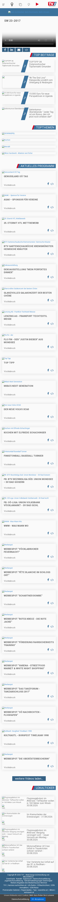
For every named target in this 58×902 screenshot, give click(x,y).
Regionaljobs (26, 890)
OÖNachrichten (43, 885)
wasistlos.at (43, 890)
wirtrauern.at (29, 892)
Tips (34, 890)
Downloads (10, 879)
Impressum (27, 879)
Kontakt (19, 879)
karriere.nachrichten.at (17, 885)
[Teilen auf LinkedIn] (11, 50)
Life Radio (31, 885)
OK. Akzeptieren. (38, 899)
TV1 (5, 885)
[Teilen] (18, 50)
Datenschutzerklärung (41, 879)
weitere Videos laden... (29, 778)
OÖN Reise (34, 888)
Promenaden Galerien (11, 890)
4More (51, 890)
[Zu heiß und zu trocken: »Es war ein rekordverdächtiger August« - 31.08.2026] (29, 787)
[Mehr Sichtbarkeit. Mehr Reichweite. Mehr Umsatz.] (29, 12)
